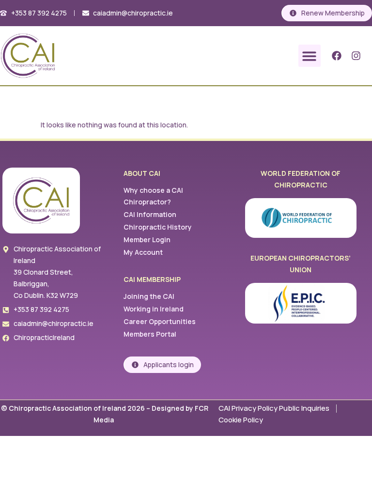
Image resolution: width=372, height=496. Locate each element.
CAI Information (150, 214)
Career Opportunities (160, 321)
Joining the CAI (149, 296)
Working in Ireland (154, 308)
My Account (143, 252)
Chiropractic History (158, 227)
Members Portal (150, 334)
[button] (309, 56)
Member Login (147, 239)
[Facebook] (336, 55)
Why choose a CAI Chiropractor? (153, 196)
